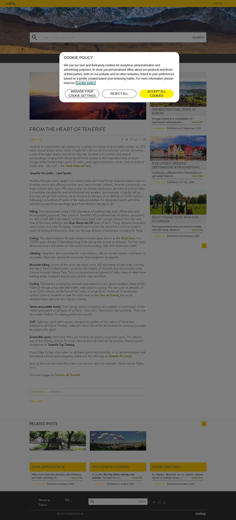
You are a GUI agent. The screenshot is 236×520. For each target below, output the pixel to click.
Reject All (119, 93)
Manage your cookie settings (82, 93)
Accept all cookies (157, 93)
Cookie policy (85, 83)
